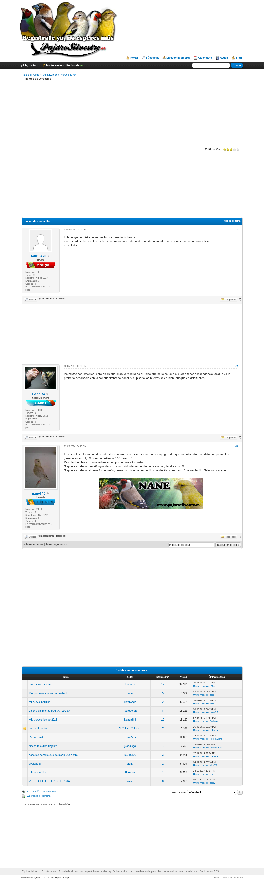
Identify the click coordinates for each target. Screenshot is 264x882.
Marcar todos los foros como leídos (177, 871)
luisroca (130, 684)
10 (162, 719)
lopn (130, 693)
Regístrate (72, 65)
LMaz (212, 686)
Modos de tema (232, 221)
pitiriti (130, 763)
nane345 (38, 493)
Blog (239, 57)
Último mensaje (201, 686)
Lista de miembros (178, 57)
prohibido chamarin (40, 684)
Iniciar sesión (55, 65)
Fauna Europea (50, 74)
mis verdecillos (38, 772)
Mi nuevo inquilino (39, 701)
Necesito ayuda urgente (43, 746)
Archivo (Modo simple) (143, 871)
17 (162, 684)
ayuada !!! (35, 763)
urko (212, 774)
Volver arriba (120, 871)
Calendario (205, 57)
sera (212, 695)
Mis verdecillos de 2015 (43, 719)
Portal (134, 57)
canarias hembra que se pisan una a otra (53, 754)
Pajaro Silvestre (30, 74)
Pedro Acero (130, 710)
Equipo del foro (30, 871)
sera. (130, 781)
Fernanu (130, 772)
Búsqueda (152, 57)
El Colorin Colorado (130, 728)
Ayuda (224, 57)
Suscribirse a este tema (38, 795)
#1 (236, 229)
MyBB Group (62, 877)
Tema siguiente (55, 544)
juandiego (130, 746)
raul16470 (38, 256)
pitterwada (130, 701)
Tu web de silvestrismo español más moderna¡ (85, 871)
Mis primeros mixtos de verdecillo (49, 693)
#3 (236, 446)
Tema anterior (34, 544)
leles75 (213, 765)
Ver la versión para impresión (41, 791)
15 (162, 746)
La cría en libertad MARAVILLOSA (49, 710)
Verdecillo (66, 74)
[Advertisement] (132, 113)
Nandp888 (130, 719)
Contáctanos (49, 871)
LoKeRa (38, 394)
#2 (236, 366)
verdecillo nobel (38, 728)
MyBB (37, 877)
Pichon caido (36, 737)
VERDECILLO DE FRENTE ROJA (49, 781)
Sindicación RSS (209, 871)
